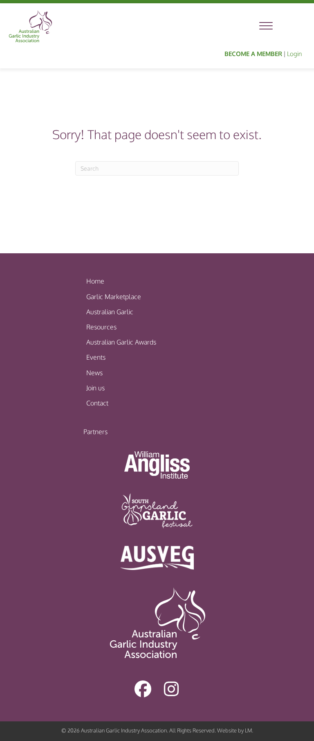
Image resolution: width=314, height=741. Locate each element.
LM (248, 730)
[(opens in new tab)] (157, 464)
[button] (142, 688)
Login (294, 54)
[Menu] (266, 26)
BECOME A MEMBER (253, 54)
